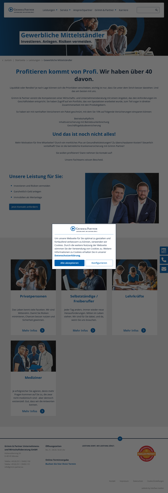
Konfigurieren (99, 262)
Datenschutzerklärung (67, 255)
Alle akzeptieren (69, 262)
